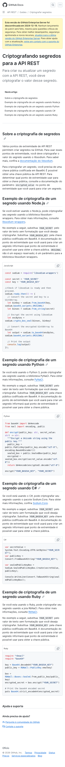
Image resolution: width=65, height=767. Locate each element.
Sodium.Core (40, 503)
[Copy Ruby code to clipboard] (58, 648)
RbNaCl (32, 611)
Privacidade (40, 752)
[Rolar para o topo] (58, 760)
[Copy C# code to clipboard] (58, 540)
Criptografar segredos (41, 12)
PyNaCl (38, 379)
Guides (23, 12)
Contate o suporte (14, 726)
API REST (11, 12)
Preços (5, 755)
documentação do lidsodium (36, 160)
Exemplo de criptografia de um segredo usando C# (29, 485)
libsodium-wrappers (13, 221)
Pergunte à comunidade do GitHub (22, 722)
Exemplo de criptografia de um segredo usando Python (29, 362)
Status (52, 752)
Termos (28, 752)
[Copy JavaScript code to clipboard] (58, 266)
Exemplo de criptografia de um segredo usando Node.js (29, 200)
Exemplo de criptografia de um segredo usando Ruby (29, 594)
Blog (40, 755)
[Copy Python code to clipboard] (58, 416)
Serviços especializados (23, 755)
